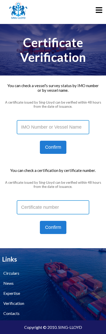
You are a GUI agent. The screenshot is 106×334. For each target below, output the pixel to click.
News (8, 283)
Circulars (11, 273)
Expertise (11, 293)
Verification (13, 303)
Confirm (53, 147)
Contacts (11, 313)
